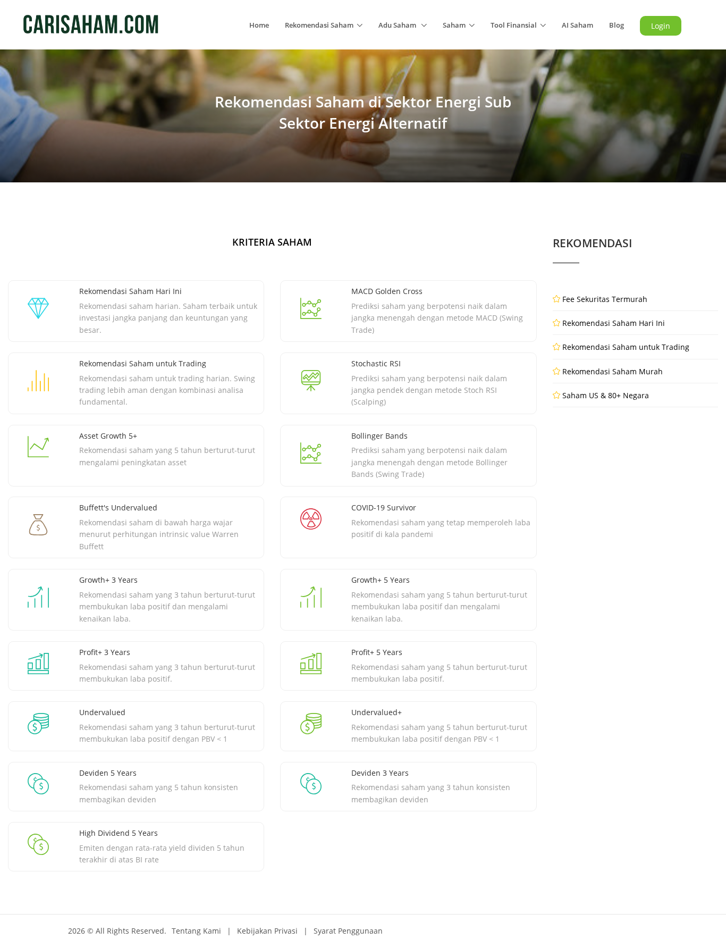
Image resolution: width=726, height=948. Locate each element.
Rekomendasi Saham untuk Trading (625, 347)
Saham (454, 25)
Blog (616, 25)
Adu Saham (398, 25)
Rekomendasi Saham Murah (612, 371)
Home (259, 25)
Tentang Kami (196, 931)
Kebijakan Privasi (267, 931)
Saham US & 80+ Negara (605, 395)
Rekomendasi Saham (319, 25)
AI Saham (577, 25)
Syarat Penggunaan (348, 931)
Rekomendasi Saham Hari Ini (613, 323)
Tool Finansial (514, 25)
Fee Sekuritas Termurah (604, 299)
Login (660, 26)
